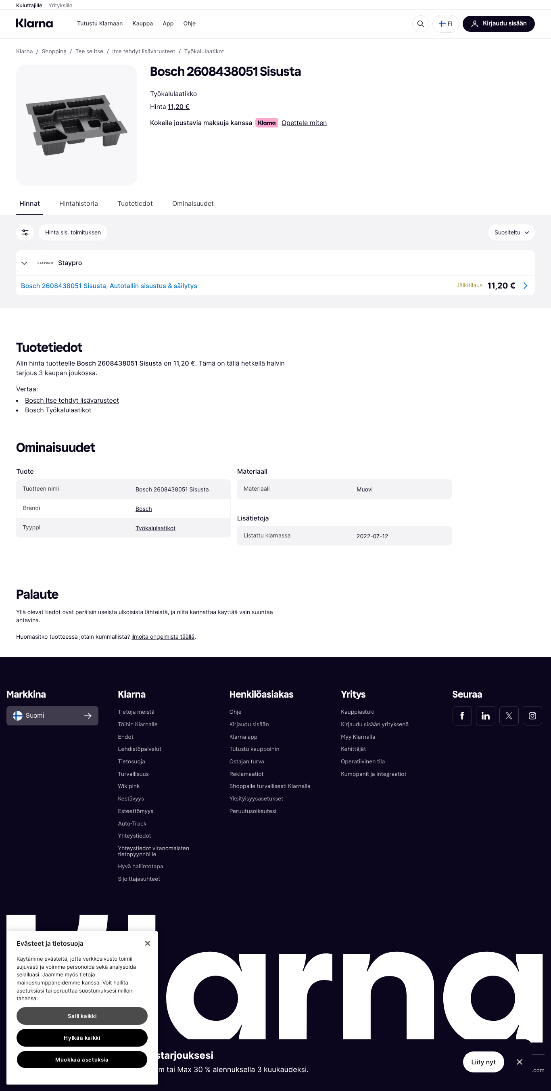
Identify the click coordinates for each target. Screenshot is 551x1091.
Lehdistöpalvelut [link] (139, 749)
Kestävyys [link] (131, 798)
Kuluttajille (29, 5)
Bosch (144, 509)
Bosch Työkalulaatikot (58, 410)
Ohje (189, 23)
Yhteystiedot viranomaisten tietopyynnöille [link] (153, 851)
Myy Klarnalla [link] (358, 737)
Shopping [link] (54, 51)
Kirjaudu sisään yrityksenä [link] (375, 724)
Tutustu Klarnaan (100, 23)
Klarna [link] (24, 51)
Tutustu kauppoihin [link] (255, 749)
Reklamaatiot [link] (246, 774)
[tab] (29, 203)
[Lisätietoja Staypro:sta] (24, 263)
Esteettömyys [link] (135, 811)
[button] (445, 24)
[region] (82, 1008)
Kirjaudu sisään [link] (249, 724)
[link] (462, 715)
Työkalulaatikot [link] (204, 51)
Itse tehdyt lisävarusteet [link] (143, 51)
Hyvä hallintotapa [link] (140, 866)
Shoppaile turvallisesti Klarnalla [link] (270, 786)
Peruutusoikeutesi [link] (253, 811)
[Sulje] (148, 943)
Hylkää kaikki (82, 1038)
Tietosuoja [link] (131, 761)
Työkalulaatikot (155, 528)
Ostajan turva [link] (247, 761)
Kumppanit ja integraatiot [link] (373, 774)
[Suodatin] (25, 232)
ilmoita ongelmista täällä (162, 636)
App (168, 23)
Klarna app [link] (243, 737)
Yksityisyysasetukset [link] (256, 798)
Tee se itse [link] (89, 51)
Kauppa (142, 23)
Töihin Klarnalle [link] (137, 724)
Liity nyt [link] (484, 1062)
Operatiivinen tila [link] (363, 761)
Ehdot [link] (125, 737)
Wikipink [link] (129, 786)
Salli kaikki (82, 1016)
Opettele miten (304, 123)
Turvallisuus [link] (133, 774)
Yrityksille (61, 5)
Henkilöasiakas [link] (262, 695)
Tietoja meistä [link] (136, 712)
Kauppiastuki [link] (357, 712)
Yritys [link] (353, 695)
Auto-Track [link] (132, 823)
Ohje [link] (236, 712)
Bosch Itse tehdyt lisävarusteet (72, 400)
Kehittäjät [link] (353, 749)
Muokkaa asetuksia (82, 1059)
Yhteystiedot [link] (134, 835)
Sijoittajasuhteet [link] (139, 879)
